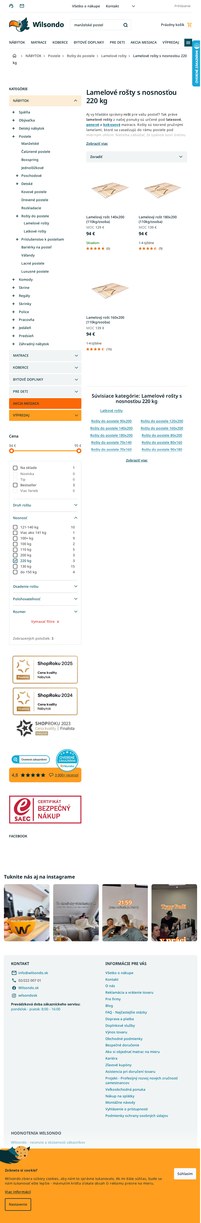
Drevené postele (32, 199)
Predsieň (24, 335)
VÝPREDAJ (19, 415)
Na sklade (45, 467)
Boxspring (28, 159)
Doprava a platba (118, 1017)
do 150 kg (45, 572)
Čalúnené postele (33, 151)
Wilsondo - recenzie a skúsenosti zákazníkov (48, 1141)
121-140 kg (45, 527)
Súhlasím (181, 1173)
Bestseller (45, 485)
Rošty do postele (33, 216)
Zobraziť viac (135, 460)
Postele (23, 136)
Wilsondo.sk (28, 986)
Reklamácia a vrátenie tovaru (128, 991)
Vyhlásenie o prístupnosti (125, 1108)
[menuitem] (15, 43)
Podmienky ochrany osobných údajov (135, 1114)
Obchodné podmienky (122, 1037)
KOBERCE (18, 367)
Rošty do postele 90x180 (160, 449)
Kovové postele (32, 191)
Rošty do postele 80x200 (160, 435)
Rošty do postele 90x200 (109, 421)
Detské (25, 183)
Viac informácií (18, 1191)
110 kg (45, 549)
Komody (24, 279)
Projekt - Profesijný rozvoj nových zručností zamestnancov (140, 1079)
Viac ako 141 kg (45, 532)
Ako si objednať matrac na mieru (131, 1050)
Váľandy (26, 255)
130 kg (45, 566)
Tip (45, 479)
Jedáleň (23, 327)
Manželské (28, 143)
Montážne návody (118, 1101)
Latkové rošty (33, 231)
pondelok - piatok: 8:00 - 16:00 (45, 1005)
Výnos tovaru (115, 1030)
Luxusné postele (33, 271)
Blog (107, 1004)
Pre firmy (111, 998)
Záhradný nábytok (32, 344)
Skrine (22, 287)
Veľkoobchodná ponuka (124, 1088)
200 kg (45, 555)
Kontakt (110, 6)
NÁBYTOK (19, 100)
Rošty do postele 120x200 (160, 421)
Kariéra (110, 1057)
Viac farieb (45, 490)
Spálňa (22, 112)
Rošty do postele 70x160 (109, 449)
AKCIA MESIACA (24, 403)
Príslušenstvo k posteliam (40, 239)
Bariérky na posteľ (34, 247)
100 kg (45, 543)
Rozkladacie (29, 208)
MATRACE (19, 355)
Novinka (45, 473)
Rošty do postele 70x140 (109, 442)
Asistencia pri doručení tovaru (129, 1070)
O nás (108, 984)
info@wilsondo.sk (33, 971)
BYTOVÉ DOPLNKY (26, 379)
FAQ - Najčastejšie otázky (124, 1011)
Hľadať (123, 24)
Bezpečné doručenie (121, 1044)
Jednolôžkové (30, 167)
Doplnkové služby (118, 1024)
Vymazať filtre (41, 621)
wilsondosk (27, 994)
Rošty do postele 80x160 (160, 442)
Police (22, 311)
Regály (22, 295)
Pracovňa (24, 319)
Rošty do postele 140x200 (109, 428)
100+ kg (45, 538)
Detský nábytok (29, 128)
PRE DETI (18, 391)
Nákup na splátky (118, 1094)
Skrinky (23, 303)
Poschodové (29, 175)
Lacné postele (30, 263)
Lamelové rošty (34, 223)
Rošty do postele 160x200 (160, 428)
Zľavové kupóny (117, 1063)
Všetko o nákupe (84, 6)
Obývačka (25, 120)
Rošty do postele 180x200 (109, 435)
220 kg (45, 560)
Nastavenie (18, 1204)
